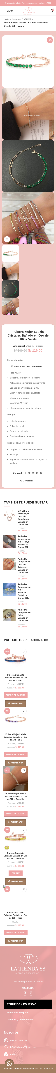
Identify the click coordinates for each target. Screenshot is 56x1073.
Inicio (7, 19)
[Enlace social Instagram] (31, 993)
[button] (16, 695)
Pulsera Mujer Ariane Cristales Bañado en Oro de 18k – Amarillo (15, 796)
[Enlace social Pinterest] (33, 473)
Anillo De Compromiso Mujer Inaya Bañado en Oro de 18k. (24, 542)
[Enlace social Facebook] (25, 473)
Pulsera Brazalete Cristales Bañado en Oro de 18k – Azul (15, 677)
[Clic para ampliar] (7, 239)
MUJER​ (27, 19)
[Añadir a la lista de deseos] (23, 651)
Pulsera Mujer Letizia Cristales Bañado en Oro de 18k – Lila (15, 737)
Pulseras (16, 19)
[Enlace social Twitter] (29, 473)
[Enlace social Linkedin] (37, 473)
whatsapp (17, 703)
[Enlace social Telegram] (41, 473)
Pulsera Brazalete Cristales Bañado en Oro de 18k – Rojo (15, 915)
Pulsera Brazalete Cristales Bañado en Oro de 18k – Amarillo (15, 856)
